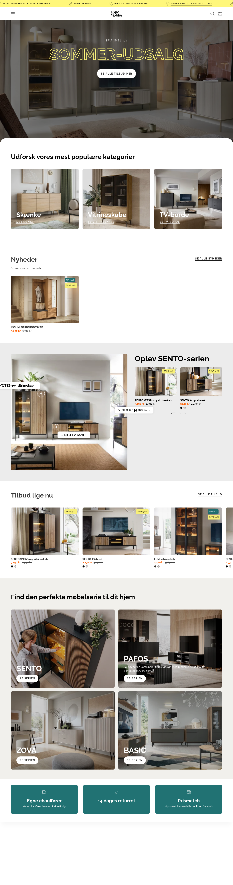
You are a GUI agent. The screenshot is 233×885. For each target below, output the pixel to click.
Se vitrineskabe (101, 221)
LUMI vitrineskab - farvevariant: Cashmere (158, 566)
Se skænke (25, 221)
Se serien (27, 678)
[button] (212, 13)
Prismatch (72, 842)
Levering (71, 848)
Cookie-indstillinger (77, 858)
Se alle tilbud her (116, 73)
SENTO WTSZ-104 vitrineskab (153, 400)
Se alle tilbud (210, 494)
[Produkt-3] (56, 427)
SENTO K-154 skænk (192, 400)
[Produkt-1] (41, 393)
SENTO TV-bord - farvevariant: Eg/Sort (83, 566)
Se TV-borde (170, 221)
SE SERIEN (135, 678)
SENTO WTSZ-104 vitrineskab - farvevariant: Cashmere (15, 566)
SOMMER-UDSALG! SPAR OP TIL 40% (191, 3)
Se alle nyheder (208, 258)
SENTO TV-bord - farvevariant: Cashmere (87, 566)
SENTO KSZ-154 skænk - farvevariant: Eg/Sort (227, 566)
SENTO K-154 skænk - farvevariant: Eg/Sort (181, 408)
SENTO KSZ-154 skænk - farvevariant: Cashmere (230, 566)
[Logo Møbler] (116, 13)
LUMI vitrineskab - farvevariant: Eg (155, 566)
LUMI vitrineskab (164, 559)
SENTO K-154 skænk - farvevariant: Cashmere (184, 408)
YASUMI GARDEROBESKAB (27, 327)
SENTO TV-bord (92, 559)
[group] (178, 390)
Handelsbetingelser (77, 853)
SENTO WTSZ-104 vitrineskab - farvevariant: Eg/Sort (12, 566)
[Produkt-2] (113, 418)
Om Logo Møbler (76, 837)
